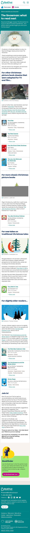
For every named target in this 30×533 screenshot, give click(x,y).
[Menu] (28, 2)
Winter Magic (12, 379)
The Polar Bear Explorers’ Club (16, 349)
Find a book (7, 7)
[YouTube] (17, 497)
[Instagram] (11, 497)
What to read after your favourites (9, 11)
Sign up (4, 507)
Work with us (18, 513)
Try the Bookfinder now (10, 474)
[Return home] (6, 2)
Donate (17, 7)
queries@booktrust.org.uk (10, 492)
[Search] (24, 2)
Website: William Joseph (7, 530)
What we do (11, 513)
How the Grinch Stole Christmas (17, 145)
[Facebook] (9, 497)
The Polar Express (13, 133)
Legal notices (9, 515)
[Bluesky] (20, 497)
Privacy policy (17, 515)
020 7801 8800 (7, 495)
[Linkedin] (14, 497)
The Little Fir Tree (13, 286)
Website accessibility (6, 517)
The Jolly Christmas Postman (16, 216)
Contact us (4, 513)
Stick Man (11, 120)
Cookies (3, 515)
